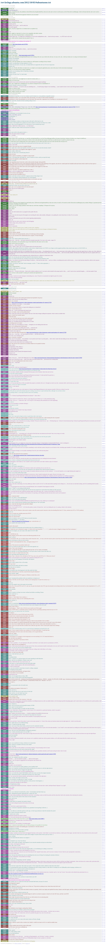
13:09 (103, 103)
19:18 (103, 631)
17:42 (103, 368)
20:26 (103, 757)
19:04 (103, 519)
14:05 (103, 158)
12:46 (103, 58)
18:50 (103, 477)
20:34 (103, 788)
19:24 (103, 644)
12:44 (103, 49)
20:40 (103, 812)
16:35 (103, 297)
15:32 (103, 285)
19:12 (103, 598)
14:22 (103, 164)
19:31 (103, 669)
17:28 (103, 345)
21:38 (103, 939)
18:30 (103, 458)
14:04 (103, 157)
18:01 (103, 439)
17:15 (103, 305)
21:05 (103, 876)
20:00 (103, 697)
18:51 (103, 482)
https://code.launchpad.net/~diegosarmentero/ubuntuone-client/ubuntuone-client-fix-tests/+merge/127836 (58, 357)
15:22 (103, 272)
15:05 (103, 197)
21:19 (103, 936)
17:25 (103, 335)
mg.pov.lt (27, 943)
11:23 (103, 20)
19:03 (103, 510)
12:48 (103, 75)
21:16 (103, 927)
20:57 (103, 842)
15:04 (103, 196)
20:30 (103, 780)
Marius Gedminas (18, 943)
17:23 (103, 327)
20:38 (103, 809)
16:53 (103, 299)
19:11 (103, 589)
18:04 (103, 452)
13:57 (103, 141)
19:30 (103, 663)
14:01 (103, 147)
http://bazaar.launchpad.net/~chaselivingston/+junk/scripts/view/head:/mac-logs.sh (37, 368)
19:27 (103, 647)
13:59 (103, 143)
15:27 (103, 282)
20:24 (103, 747)
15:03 (103, 194)
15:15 (103, 241)
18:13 (103, 453)
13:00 (103, 100)
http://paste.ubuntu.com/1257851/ (20, 44)
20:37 (103, 804)
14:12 (103, 162)
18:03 (103, 450)
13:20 (103, 116)
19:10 (103, 581)
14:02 (103, 149)
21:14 (103, 912)
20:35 (103, 791)
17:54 (103, 416)
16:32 (103, 296)
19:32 (103, 676)
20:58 (103, 851)
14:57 (103, 183)
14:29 (103, 172)
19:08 (103, 556)
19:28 (103, 649)
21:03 (103, 865)
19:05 (103, 529)
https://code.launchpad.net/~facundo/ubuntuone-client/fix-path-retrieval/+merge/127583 (55, 107)
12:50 (103, 80)
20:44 (103, 815)
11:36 (103, 36)
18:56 (103, 484)
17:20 (103, 313)
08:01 (103, 8)
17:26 (103, 338)
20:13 (103, 719)
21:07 (103, 880)
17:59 (103, 430)
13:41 (103, 122)
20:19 (103, 722)
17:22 (103, 323)
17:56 (103, 417)
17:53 (103, 414)
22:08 (103, 941)
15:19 (103, 257)
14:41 (103, 177)
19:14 (103, 606)
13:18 (103, 114)
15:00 (103, 191)
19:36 (103, 683)
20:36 (103, 795)
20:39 (103, 810)
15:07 (103, 199)
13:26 (103, 121)
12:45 (103, 55)
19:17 (103, 623)
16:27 (103, 291)
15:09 (103, 221)
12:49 (103, 78)
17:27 (103, 343)
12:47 (103, 69)
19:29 (103, 657)
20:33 (103, 787)
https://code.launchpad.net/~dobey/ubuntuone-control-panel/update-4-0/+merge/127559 (31, 302)
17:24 (103, 334)
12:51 (103, 85)
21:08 (103, 886)
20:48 (103, 829)
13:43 (103, 124)
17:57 (103, 420)
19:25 (103, 646)
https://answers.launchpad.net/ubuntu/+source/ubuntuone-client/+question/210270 (37, 603)
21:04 (103, 870)
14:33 (103, 176)
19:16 (103, 619)
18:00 (103, 436)
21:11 (103, 893)
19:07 (103, 545)
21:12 (103, 900)
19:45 (103, 696)
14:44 (103, 179)
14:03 (103, 154)
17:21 (103, 315)
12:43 (103, 45)
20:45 (103, 817)
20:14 (103, 721)
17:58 (103, 424)
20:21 (103, 728)
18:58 (103, 491)
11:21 (103, 19)
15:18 (103, 252)
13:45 (103, 133)
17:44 (103, 375)
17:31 (103, 357)
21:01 (103, 859)
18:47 (103, 475)
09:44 (103, 12)
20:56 (103, 837)
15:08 (103, 201)
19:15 (103, 612)
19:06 (103, 537)
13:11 (103, 107)
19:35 (103, 682)
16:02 (103, 288)
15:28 (103, 283)
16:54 (103, 301)
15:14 (103, 238)
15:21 (103, 269)
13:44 (103, 127)
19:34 (103, 679)
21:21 (103, 938)
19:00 (103, 494)
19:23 (103, 642)
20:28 (103, 766)
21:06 (103, 878)
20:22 (103, 733)
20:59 (103, 855)
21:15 (103, 916)
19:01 (103, 504)
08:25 (103, 10)
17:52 (103, 406)
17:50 (103, 392)
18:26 (103, 455)
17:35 (103, 364)
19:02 (103, 507)
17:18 (103, 307)
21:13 (103, 906)
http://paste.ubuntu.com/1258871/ (36, 818)
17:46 (103, 379)
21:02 (103, 864)
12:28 (103, 44)
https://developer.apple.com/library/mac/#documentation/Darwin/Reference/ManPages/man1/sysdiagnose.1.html (34, 444)
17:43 (103, 372)
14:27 (103, 171)
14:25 (103, 169)
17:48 (103, 389)
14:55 (103, 182)
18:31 (103, 460)
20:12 (103, 711)
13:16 (103, 113)
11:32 (103, 22)
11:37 (103, 41)
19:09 (103, 570)
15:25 (103, 280)
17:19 (103, 312)
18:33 (103, 471)
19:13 (103, 605)
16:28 (103, 293)
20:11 (103, 705)
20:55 (103, 833)
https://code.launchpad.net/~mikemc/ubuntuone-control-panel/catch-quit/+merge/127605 (36, 754)
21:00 (103, 856)
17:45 (103, 378)
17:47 (103, 384)
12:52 (103, 91)
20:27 (103, 758)
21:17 (103, 931)
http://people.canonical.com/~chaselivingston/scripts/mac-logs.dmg (29, 455)
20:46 (103, 823)
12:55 (103, 96)
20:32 (103, 785)
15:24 (103, 276)
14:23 (103, 166)
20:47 (103, 825)
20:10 (103, 701)
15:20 (103, 263)
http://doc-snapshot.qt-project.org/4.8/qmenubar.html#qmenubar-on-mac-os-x (26, 873)
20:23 (103, 743)
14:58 (103, 186)
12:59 (103, 97)
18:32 (103, 464)
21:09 (103, 887)
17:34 (103, 360)
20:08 (103, 699)
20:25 (103, 750)
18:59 (103, 492)
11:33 (103, 28)
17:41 (103, 365)
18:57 (103, 486)
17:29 (103, 356)
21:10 (103, 890)
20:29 (103, 773)
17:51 (103, 398)
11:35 (103, 33)
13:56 (103, 138)
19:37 (103, 691)
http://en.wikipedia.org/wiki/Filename (20, 521)
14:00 (103, 146)
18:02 (103, 445)
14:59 (103, 190)
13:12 (103, 111)
